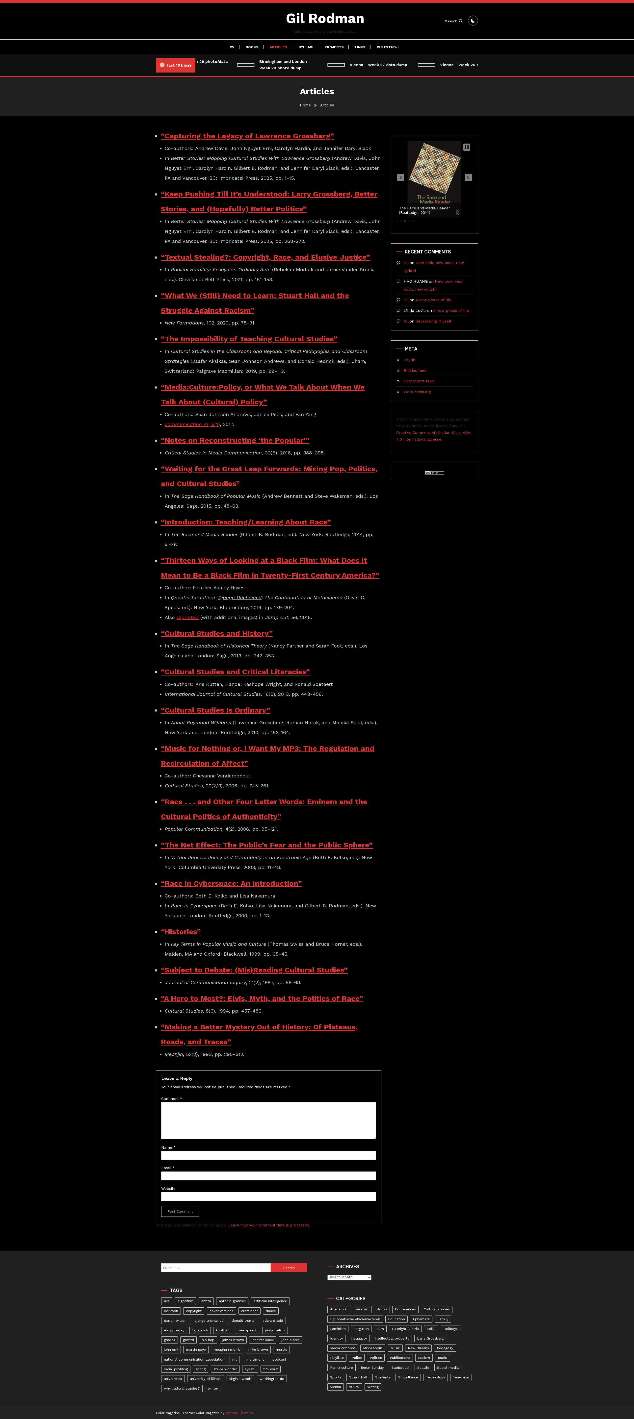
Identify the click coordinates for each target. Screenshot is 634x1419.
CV (232, 47)
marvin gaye (196, 1349)
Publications (400, 1358)
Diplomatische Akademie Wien (355, 1319)
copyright (194, 1311)
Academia (338, 1309)
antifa (206, 1301)
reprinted (188, 617)
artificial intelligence (270, 1301)
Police (357, 1358)
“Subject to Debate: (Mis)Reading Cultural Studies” (254, 970)
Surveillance (408, 1377)
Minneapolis (373, 1348)
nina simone (254, 1359)
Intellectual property (392, 1338)
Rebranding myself (433, 321)
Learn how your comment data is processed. (269, 1225)
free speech (247, 1330)
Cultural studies (437, 1309)
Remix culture (341, 1367)
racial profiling (176, 1369)
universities (173, 1379)
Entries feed (415, 370)
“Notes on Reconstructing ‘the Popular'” (235, 440)
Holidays (451, 1329)
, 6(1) (192, 424)
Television (461, 1377)
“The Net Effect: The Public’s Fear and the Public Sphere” (267, 845)
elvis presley (174, 1330)
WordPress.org (417, 391)
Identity (336, 1338)
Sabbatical (400, 1367)
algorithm (185, 1301)
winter (213, 1388)
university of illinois (205, 1379)
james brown (233, 1340)
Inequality (359, 1338)
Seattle (423, 1367)
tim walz (270, 1369)
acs (167, 1301)
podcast (279, 1359)
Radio (442, 1358)
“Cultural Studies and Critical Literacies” (235, 671)
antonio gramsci (232, 1301)
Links (360, 47)
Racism (424, 1358)
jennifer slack (263, 1340)
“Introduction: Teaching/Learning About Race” (246, 522)
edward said (273, 1320)
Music (395, 1348)
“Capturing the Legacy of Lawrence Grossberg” (247, 135)
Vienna (335, 1387)
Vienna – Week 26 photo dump (452, 64)
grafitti (188, 1340)
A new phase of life (433, 300)
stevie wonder (225, 1369)
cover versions (221, 1311)
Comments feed (419, 381)
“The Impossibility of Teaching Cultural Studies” (249, 338)
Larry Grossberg (430, 1338)
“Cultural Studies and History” (217, 633)
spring (201, 1369)
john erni (171, 1349)
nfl (234, 1359)
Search (451, 21)
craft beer (249, 1311)
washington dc (272, 1379)
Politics (376, 1358)
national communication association (194, 1359)
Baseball (361, 1309)
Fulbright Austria (405, 1329)
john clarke (291, 1340)
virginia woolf (240, 1379)
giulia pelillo (275, 1330)
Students (382, 1377)
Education (396, 1319)
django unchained (209, 1320)
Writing (373, 1387)
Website (168, 1188)
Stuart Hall (358, 1377)
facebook (200, 1330)
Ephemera (421, 1319)
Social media (448, 1367)
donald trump (243, 1320)
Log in (409, 359)
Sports (335, 1377)
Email (168, 1168)
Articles (278, 47)
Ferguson (361, 1329)
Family (443, 1319)
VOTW (354, 1387)
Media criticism (342, 1348)
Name (168, 1147)
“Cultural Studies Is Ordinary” (215, 710)
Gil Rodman (325, 18)
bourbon (171, 1311)
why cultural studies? (182, 1388)
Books (252, 47)
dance (271, 1311)
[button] (400, 177)
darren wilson (175, 1320)
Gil (406, 262)
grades (169, 1340)
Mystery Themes (238, 1413)
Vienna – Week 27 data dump (360, 64)
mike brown (258, 1349)
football (223, 1330)
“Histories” (181, 931)
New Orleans (418, 1348)
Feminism (338, 1329)
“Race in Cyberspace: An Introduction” (231, 883)
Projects (334, 47)
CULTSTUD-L (388, 47)
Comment (171, 1098)
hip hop (208, 1340)
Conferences (405, 1309)
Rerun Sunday (372, 1367)
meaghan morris (227, 1349)
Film (380, 1329)
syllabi (250, 1369)
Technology (435, 1377)
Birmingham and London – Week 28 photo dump (266, 64)
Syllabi (305, 47)
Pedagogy (445, 1348)
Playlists (337, 1358)
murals (281, 1349)
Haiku (431, 1329)
